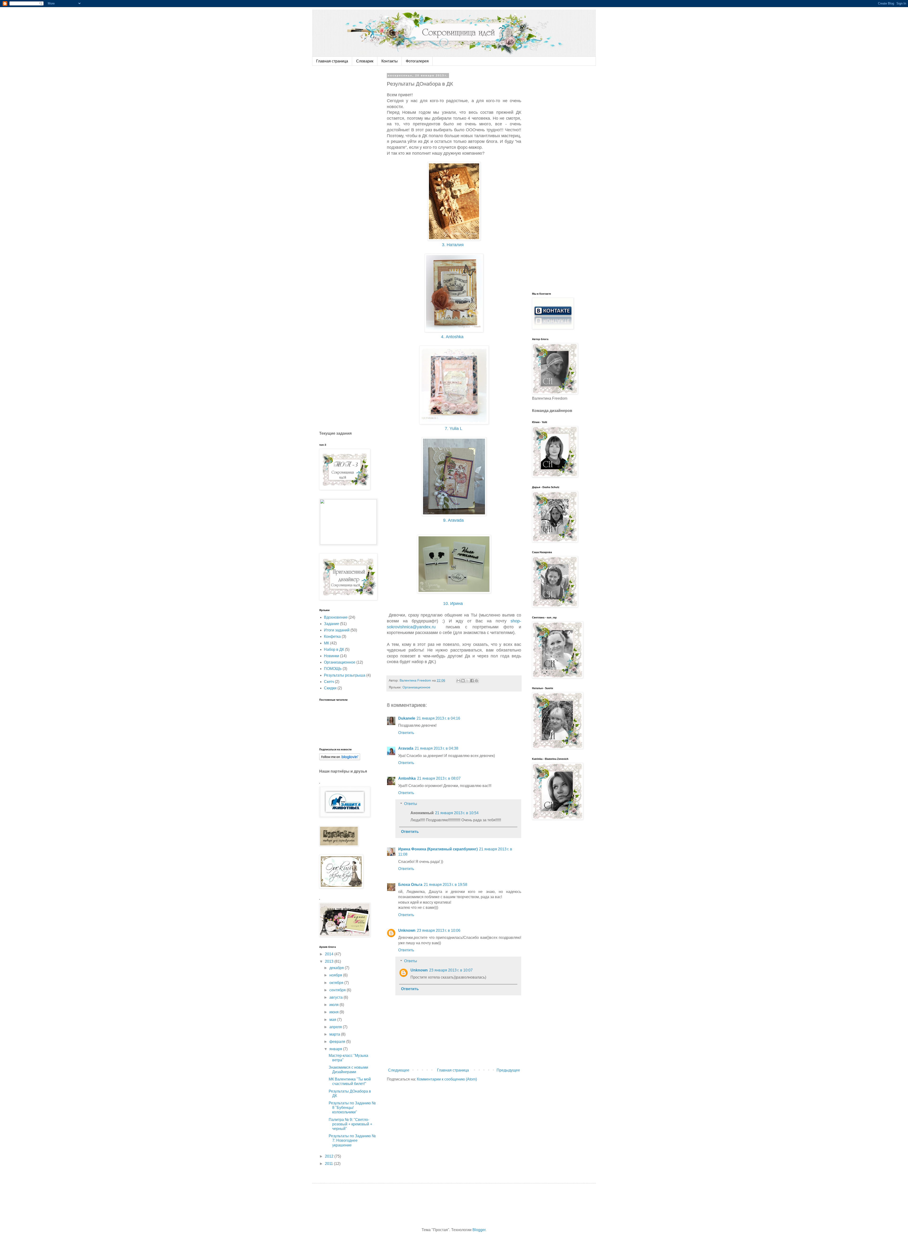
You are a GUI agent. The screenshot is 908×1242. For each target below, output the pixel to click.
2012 (329, 1156)
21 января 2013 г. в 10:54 (457, 813)
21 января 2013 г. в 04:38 (436, 748)
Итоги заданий (336, 630)
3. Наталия (454, 244)
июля (334, 1005)
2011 (329, 1164)
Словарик (364, 61)
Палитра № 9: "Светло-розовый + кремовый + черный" (350, 1124)
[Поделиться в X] (467, 680)
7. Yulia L (455, 428)
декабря (337, 968)
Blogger (478, 1230)
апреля (336, 1027)
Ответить (406, 733)
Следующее (398, 1070)
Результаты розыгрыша (344, 675)
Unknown (406, 930)
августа (336, 997)
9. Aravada (454, 520)
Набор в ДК (334, 649)
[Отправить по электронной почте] (458, 680)
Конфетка (332, 636)
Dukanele (406, 718)
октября (336, 983)
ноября (336, 975)
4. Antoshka (453, 336)
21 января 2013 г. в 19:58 (445, 885)
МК (326, 643)
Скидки (330, 688)
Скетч (329, 682)
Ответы (410, 804)
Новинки (331, 656)
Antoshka (407, 778)
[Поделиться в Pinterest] (476, 680)
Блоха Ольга (410, 885)
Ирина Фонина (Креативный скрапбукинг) (438, 849)
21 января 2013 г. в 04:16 (438, 718)
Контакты (389, 61)
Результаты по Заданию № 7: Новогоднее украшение (352, 1140)
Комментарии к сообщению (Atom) (447, 1079)
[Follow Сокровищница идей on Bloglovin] (339, 759)
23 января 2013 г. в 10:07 (451, 970)
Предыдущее (508, 1070)
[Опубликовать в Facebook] (472, 680)
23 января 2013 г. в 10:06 (438, 930)
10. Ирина (454, 603)
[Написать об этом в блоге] (463, 680)
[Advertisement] (354, 145)
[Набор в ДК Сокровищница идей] (454, 592)
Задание (331, 624)
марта (335, 1034)
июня (334, 1012)
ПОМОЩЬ (333, 669)
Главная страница (332, 61)
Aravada (405, 748)
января (336, 1049)
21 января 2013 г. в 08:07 (439, 778)
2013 (329, 961)
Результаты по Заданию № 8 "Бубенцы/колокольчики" (352, 1107)
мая (333, 1020)
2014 (329, 954)
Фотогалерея (417, 61)
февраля (337, 1042)
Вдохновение (336, 617)
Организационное (416, 687)
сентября (338, 990)
